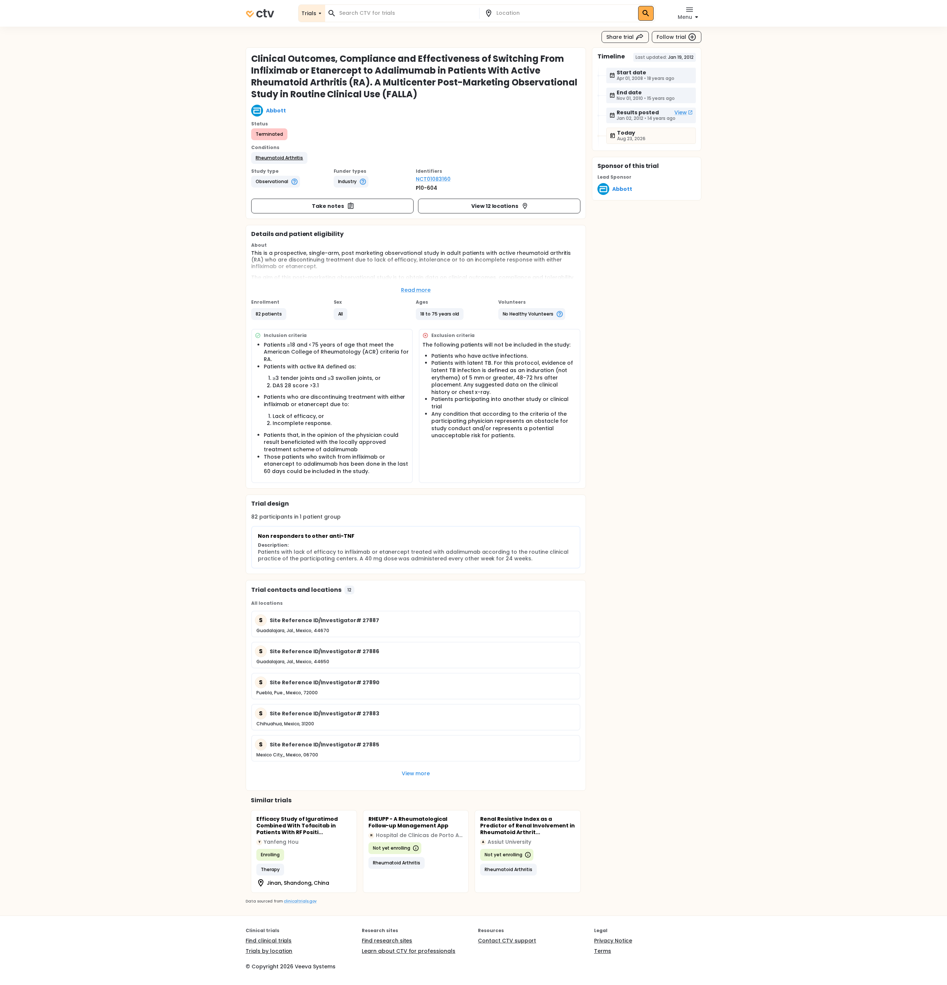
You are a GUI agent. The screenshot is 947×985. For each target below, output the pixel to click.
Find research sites (387, 940)
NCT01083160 (433, 179)
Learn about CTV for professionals (408, 951)
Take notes (328, 206)
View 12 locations (495, 206)
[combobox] (406, 13)
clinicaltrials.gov (300, 901)
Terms (602, 951)
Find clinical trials (268, 940)
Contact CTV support (507, 940)
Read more (416, 290)
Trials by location (269, 951)
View (680, 112)
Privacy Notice (613, 940)
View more (416, 773)
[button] (279, 158)
